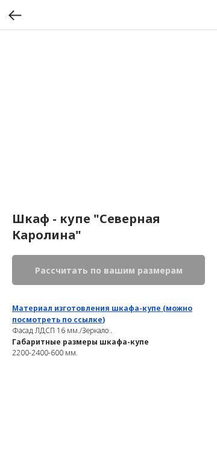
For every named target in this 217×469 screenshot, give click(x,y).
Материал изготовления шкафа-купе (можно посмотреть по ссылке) (102, 314)
